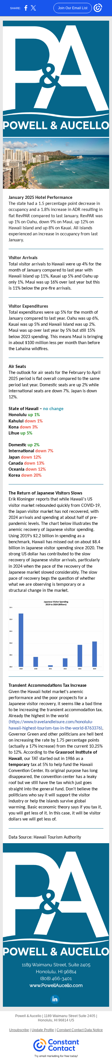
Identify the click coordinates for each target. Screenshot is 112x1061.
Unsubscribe (19, 1030)
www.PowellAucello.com (56, 985)
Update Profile (43, 1030)
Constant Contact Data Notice (80, 1030)
